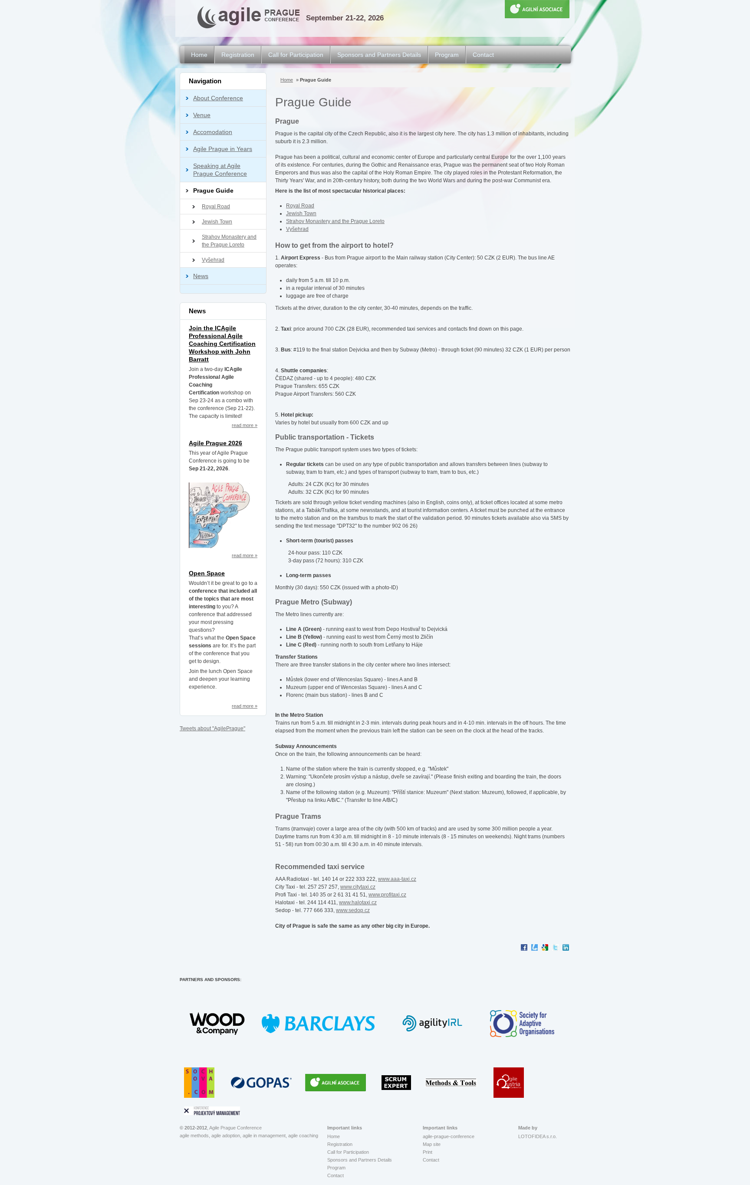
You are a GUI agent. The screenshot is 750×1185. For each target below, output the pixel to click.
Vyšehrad (213, 260)
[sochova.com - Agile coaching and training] (201, 1082)
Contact (483, 54)
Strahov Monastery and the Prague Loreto (229, 241)
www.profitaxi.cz (387, 895)
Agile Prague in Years (222, 148)
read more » (244, 425)
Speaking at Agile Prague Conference (220, 169)
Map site (432, 1144)
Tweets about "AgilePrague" (212, 728)
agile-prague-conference (448, 1136)
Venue (202, 115)
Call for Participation (295, 54)
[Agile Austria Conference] (508, 1082)
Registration (237, 54)
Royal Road (216, 207)
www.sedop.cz (353, 910)
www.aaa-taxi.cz (397, 879)
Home (199, 54)
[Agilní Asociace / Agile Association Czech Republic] (338, 1082)
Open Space (207, 573)
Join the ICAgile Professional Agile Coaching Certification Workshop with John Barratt (222, 344)
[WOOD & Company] (219, 1023)
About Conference (218, 98)
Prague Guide (213, 190)
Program (447, 54)
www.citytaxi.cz (357, 887)
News (200, 275)
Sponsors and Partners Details (379, 54)
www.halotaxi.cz (358, 902)
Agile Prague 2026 (215, 443)
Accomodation (212, 131)
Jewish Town (217, 222)
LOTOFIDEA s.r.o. (537, 1136)
